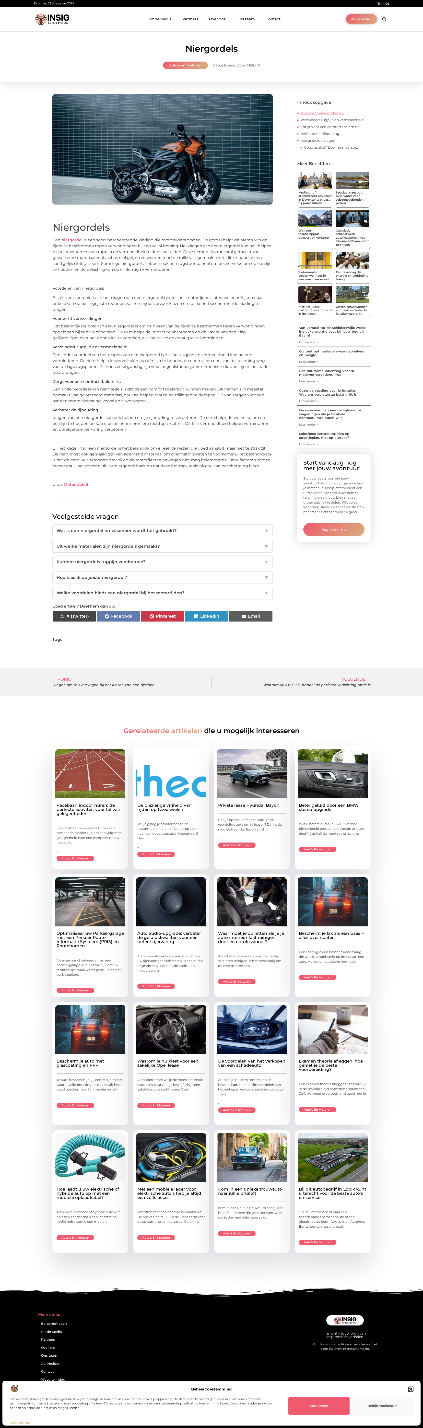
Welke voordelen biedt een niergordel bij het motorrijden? (163, 592)
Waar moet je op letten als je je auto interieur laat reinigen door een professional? (251, 937)
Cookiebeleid (19, 1423)
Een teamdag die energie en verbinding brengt (352, 275)
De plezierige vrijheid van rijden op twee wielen (164, 807)
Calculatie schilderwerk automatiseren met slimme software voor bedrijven (352, 238)
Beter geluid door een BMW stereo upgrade (329, 807)
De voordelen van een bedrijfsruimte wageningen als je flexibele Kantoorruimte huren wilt (330, 414)
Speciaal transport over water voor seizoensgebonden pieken (350, 198)
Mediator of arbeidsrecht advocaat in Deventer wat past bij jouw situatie (315, 198)
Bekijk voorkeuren (383, 1406)
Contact (273, 19)
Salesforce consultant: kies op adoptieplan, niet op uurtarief (324, 436)
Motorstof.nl (76, 484)
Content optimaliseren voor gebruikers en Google (331, 353)
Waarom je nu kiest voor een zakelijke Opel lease (168, 1063)
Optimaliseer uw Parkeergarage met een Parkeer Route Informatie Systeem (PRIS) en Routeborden (90, 939)
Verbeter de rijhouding (320, 133)
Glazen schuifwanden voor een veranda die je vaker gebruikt (351, 310)
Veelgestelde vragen (318, 140)
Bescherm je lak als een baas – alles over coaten (331, 935)
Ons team (245, 19)
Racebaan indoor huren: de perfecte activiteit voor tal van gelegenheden (88, 809)
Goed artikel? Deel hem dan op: (331, 147)
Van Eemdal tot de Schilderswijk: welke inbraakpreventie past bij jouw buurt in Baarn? (332, 331)
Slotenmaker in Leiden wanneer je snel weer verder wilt (313, 275)
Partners (190, 19)
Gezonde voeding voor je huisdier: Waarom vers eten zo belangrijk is (328, 392)
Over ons (217, 19)
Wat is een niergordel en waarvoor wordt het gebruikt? (163, 530)
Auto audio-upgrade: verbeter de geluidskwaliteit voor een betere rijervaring (169, 937)
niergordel (72, 240)
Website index (53, 1379)
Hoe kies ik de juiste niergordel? (163, 577)
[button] (410, 1389)
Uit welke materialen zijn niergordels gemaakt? (163, 546)
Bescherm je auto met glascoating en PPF (80, 1063)
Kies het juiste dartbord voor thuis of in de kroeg (315, 310)
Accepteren (319, 1406)
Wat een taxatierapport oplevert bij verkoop (313, 234)
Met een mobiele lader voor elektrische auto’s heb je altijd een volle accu (169, 1193)
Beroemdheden (54, 1323)
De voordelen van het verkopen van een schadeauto (251, 1063)
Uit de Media (160, 19)
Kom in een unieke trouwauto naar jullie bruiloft (250, 1191)
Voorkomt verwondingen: (322, 113)
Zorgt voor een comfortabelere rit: (330, 127)
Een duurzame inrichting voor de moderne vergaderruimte (327, 373)
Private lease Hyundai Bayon (249, 805)
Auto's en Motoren (185, 65)
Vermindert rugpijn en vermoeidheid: (332, 120)
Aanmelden (50, 1363)
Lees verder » (308, 342)
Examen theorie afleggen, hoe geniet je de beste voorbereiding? (331, 1065)
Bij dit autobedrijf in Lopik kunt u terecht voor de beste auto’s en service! (332, 1193)
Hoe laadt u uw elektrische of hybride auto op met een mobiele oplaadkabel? (88, 1193)
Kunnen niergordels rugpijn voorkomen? (163, 561)
